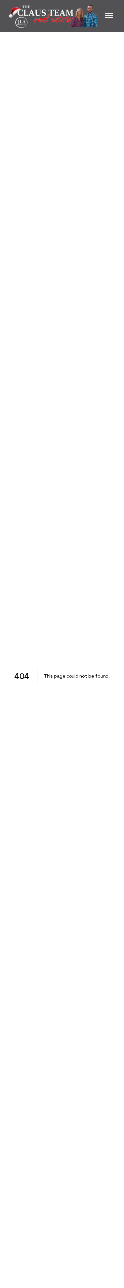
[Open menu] (109, 16)
